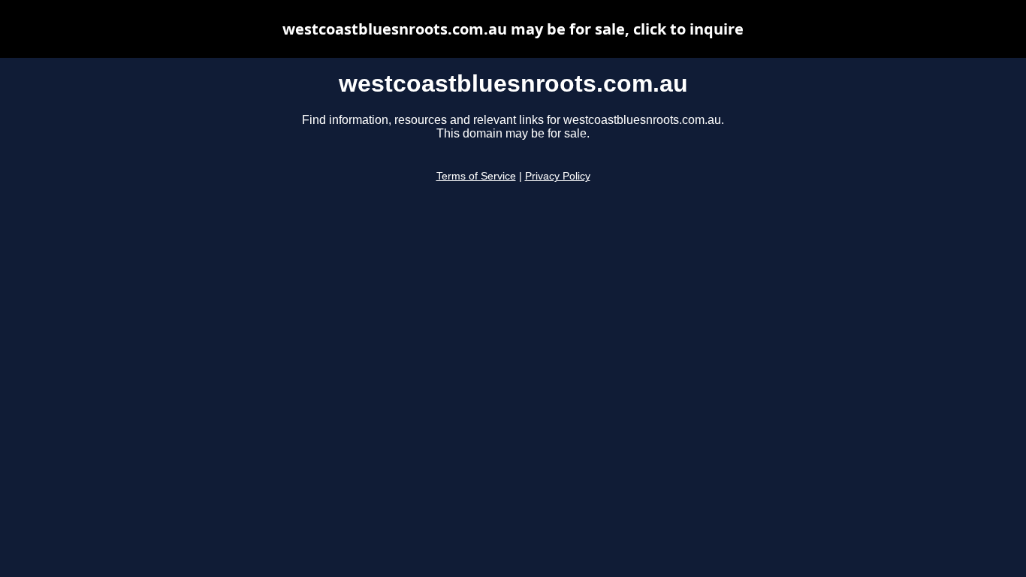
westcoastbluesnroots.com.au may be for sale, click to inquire (513, 29)
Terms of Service (476, 176)
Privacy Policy (557, 176)
